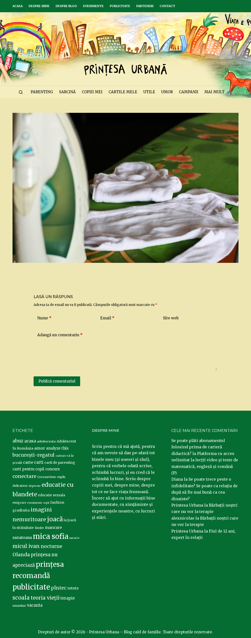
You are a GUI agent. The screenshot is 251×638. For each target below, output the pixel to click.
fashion (57, 502)
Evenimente (93, 6)
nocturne (51, 546)
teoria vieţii (45, 598)
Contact (167, 6)
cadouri (61, 455)
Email (107, 318)
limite (39, 528)
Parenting (42, 92)
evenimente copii (38, 502)
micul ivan (26, 546)
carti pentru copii (28, 469)
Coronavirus (46, 477)
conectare (24, 476)
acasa (30, 441)
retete (73, 588)
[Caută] (21, 92)
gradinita (21, 510)
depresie (35, 485)
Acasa (18, 6)
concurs (52, 469)
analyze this (57, 448)
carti (38, 462)
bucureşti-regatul (34, 455)
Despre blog (66, 6)
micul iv (74, 538)
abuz (18, 441)
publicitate (31, 587)
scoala (21, 597)
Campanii (188, 92)
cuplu (61, 477)
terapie (68, 598)
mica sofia (50, 536)
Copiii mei (92, 92)
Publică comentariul (56, 381)
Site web (171, 318)
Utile (149, 92)
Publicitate (120, 6)
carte (28, 462)
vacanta (34, 605)
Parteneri (144, 6)
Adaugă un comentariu (60, 335)
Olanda (21, 554)
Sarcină (67, 92)
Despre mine (39, 6)
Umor (167, 92)
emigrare (19, 502)
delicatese (20, 485)
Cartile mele (123, 92)
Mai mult (214, 92)
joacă (55, 519)
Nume (44, 318)
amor (39, 448)
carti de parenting (59, 462)
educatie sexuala (51, 495)
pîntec (58, 588)
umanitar (19, 605)
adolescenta (46, 441)
